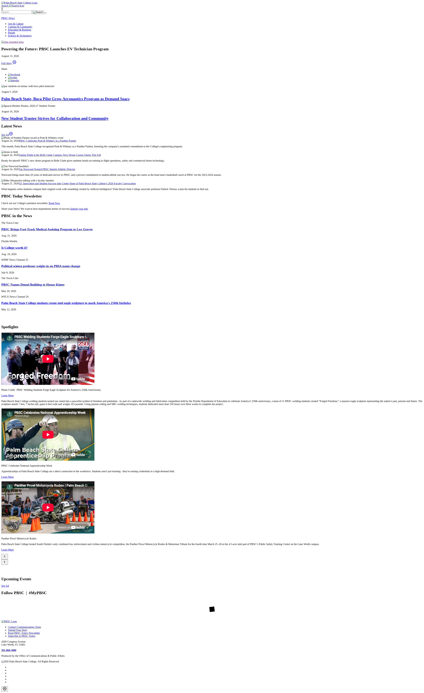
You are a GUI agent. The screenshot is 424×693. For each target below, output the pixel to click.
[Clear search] (45, 12)
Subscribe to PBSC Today (21, 636)
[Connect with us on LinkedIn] (13, 80)
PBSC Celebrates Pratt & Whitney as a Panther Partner (47, 140)
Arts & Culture (16, 23)
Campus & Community (20, 26)
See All (5, 585)
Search (5, 5)
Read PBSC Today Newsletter (24, 633)
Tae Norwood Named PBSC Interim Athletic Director (47, 169)
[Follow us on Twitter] (12, 77)
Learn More (7, 395)
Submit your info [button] (79, 208)
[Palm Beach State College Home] (19, 2)
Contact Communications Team (24, 627)
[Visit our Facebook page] (14, 74)
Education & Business (19, 29)
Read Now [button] (54, 203)
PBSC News (8, 18)
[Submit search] (38, 12)
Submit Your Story (17, 630)
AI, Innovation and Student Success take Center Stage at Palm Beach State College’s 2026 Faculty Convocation (77, 183)
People (11, 32)
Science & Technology (20, 35)
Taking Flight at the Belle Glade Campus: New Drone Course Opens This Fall (60, 155)
